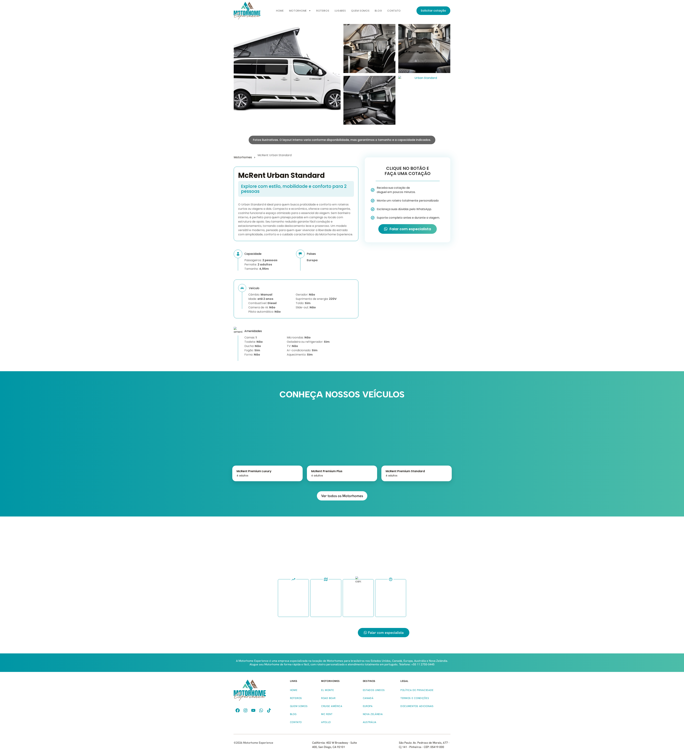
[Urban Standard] (369, 48)
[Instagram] (245, 710)
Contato (394, 10)
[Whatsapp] (261, 710)
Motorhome (298, 10)
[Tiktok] (269, 710)
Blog (378, 10)
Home (280, 10)
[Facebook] (238, 710)
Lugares (340, 10)
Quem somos (360, 10)
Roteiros (322, 10)
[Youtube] (253, 710)
